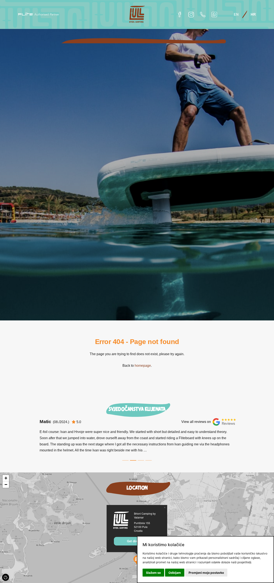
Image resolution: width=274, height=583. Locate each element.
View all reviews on (196, 422)
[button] (164, 507)
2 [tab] (133, 460)
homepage (143, 365)
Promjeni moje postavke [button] (206, 572)
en (236, 14)
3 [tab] (141, 460)
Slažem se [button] (153, 572)
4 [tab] (148, 460)
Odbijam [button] (174, 572)
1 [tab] (125, 460)
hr (253, 14)
